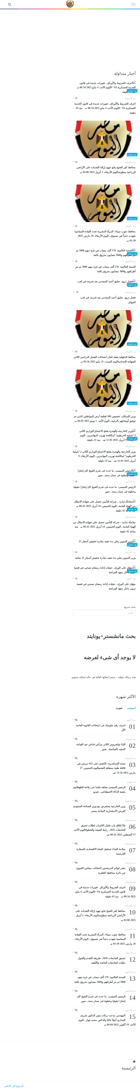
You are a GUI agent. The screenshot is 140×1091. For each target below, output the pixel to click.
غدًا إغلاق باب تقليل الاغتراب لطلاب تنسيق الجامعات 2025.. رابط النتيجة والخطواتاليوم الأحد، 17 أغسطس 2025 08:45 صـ (104, 829)
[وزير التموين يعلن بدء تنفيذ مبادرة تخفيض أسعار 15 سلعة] (104, 543)
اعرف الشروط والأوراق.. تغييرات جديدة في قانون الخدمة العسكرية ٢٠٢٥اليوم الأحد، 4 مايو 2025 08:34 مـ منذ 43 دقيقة (105, 108)
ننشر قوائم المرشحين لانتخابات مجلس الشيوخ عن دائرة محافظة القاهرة (106, 870)
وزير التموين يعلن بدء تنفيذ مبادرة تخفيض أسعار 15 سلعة (105, 557)
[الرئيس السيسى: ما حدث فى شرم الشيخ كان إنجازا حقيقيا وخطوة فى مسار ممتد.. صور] (104, 473)
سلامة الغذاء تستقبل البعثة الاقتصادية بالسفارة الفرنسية (106, 851)
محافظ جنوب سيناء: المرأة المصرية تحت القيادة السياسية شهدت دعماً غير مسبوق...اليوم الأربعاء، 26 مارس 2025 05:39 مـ (105, 236)
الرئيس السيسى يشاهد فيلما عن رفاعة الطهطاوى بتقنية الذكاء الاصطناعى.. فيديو (104, 789)
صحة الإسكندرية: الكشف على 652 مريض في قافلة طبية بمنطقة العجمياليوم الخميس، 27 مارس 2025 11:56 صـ (106, 768)
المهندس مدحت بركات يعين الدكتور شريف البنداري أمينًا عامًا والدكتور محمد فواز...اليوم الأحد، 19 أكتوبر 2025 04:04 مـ (107, 1019)
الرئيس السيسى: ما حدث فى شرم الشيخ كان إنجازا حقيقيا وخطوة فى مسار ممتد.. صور (104, 489)
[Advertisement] (70, 37)
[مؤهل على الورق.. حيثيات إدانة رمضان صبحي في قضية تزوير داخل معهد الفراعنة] (104, 570)
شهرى (119, 708)
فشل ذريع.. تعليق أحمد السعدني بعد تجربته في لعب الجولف (108, 300)
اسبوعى (131, 708)
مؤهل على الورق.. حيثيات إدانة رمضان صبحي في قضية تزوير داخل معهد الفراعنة (106, 586)
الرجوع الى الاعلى (14, 1086)
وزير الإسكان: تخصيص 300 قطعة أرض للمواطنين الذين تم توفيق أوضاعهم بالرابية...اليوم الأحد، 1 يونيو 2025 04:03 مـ (105, 418)
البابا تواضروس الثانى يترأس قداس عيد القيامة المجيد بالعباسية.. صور (106, 746)
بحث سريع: (130, 607)
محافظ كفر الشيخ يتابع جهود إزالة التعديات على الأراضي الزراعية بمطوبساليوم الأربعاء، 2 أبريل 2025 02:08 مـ (106, 170)
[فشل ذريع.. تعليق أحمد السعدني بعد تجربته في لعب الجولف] (104, 283)
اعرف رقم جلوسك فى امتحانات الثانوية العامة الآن (106, 727)
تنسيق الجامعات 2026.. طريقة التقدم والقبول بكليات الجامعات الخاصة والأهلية (107, 960)
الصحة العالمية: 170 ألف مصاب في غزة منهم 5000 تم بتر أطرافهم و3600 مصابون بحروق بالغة (105, 269)
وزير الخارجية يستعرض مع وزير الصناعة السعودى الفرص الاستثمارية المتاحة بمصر (104, 808)
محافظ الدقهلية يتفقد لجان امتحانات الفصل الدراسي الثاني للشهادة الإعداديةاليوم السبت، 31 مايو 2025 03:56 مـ (105, 359)
